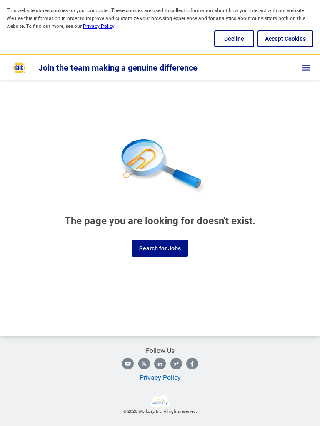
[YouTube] (128, 363)
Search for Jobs (160, 248)
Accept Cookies (285, 38)
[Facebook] (192, 363)
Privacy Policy (160, 377)
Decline (234, 38)
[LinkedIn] (160, 363)
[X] (144, 363)
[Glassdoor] (176, 363)
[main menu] (306, 67)
